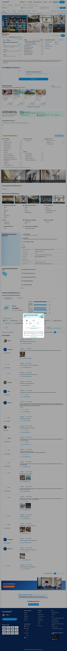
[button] (33, 326)
